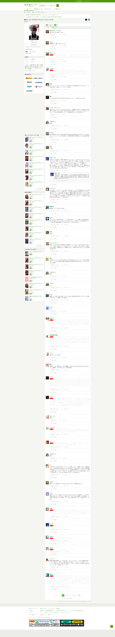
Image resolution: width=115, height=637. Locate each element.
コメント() (59, 34)
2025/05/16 (64, 311)
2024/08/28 (66, 516)
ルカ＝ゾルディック (54, 242)
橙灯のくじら (53, 53)
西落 (51, 96)
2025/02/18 (64, 357)
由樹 (51, 83)
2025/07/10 (64, 276)
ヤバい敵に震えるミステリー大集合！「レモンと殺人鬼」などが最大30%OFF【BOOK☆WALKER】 (44, 16)
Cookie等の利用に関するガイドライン (62, 610)
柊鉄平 (51, 318)
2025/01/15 (66, 389)
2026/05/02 (64, 76)
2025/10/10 (66, 224)
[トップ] (24, 12)
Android (52, 68)
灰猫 (51, 217)
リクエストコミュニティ (65, 612)
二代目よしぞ (53, 121)
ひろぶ (51, 493)
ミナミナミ (52, 558)
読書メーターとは (43, 608)
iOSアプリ (49, 614)
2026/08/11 (64, 61)
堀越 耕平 (28, 12)
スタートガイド (51, 608)
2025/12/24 (64, 114)
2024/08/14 (67, 540)
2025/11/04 (66, 150)
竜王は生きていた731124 (55, 30)
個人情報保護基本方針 (50, 610)
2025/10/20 (66, 170)
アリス (51, 353)
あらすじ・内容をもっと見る (30, 70)
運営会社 (41, 610)
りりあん (52, 283)
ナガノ (30, 279)
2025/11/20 (66, 139)
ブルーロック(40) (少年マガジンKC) (35, 251)
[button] (57, 5)
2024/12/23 (66, 434)
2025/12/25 (64, 100)
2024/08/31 (66, 501)
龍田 (51, 364)
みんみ (51, 523)
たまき (51, 294)
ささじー (52, 307)
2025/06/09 (66, 287)
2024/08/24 (66, 529)
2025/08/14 (66, 251)
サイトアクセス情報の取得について (78, 610)
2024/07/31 (67, 551)
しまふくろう (53, 188)
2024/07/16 (67, 586)
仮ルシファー (53, 416)
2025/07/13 (66, 265)
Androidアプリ (42, 614)
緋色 (51, 146)
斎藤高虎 (52, 206)
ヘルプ (41, 612)
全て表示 (47, 27)
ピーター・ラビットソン (55, 107)
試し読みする (34, 44)
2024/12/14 (66, 446)
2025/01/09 (64, 420)
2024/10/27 (66, 474)
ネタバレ (53, 27)
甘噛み (51, 508)
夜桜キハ (52, 574)
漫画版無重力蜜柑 (54, 335)
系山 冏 (30, 298)
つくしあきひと (32, 292)
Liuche (51, 547)
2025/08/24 (66, 235)
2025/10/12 (66, 199)
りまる (51, 377)
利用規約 (58, 608)
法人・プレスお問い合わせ (54, 612)
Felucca (51, 536)
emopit (51, 41)
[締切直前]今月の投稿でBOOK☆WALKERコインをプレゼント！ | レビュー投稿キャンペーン (42, 14)
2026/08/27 (64, 34)
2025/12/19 (66, 125)
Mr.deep (51, 132)
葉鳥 (51, 258)
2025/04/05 (66, 346)
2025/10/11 (66, 210)
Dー (50, 465)
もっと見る (39, 188)
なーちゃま (52, 427)
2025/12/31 (66, 89)
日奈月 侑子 (53, 157)
